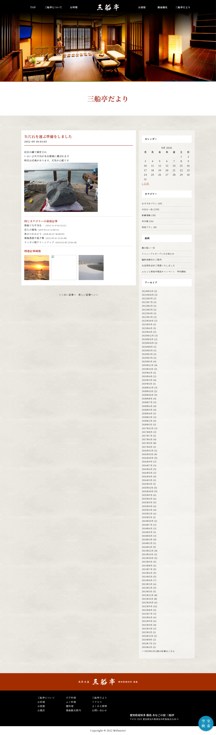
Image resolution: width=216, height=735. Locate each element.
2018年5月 (147, 409)
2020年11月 (148, 339)
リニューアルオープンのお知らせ (158, 253)
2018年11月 (147, 391)
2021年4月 (147, 331)
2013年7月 (147, 569)
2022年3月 (147, 317)
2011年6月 (147, 647)
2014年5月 (147, 532)
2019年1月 (147, 383)
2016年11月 (147, 454)
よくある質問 (99, 706)
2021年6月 (147, 328)
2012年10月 (148, 602)
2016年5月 (147, 472)
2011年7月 (147, 643)
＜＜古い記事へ (67, 294)
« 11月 (145, 183)
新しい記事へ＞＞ (88, 294)
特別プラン (147, 227)
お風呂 (41, 710)
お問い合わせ (99, 710)
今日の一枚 (147, 209)
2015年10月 (148, 491)
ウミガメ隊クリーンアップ (51, 242)
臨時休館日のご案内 (152, 259)
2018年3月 (147, 417)
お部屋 (142, 7)
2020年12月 (148, 335)
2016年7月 (147, 465)
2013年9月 (147, 561)
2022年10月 (148, 294)
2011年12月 (147, 635)
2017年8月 (147, 432)
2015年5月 (147, 502)
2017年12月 (148, 428)
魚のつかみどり (45, 234)
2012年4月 (147, 624)
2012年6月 (147, 617)
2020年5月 (147, 350)
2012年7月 (147, 613)
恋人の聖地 (42, 229)
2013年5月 (147, 576)
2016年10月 (148, 457)
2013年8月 (147, 565)
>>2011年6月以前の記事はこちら (158, 651)
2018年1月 (147, 424)
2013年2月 (147, 587)
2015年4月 (147, 506)
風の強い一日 (148, 247)
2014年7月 (147, 524)
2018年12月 (148, 387)
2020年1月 (147, 361)
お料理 (74, 7)
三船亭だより (182, 7)
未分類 (145, 221)
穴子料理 (71, 697)
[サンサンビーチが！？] (91, 278)
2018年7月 (147, 402)
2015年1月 (147, 517)
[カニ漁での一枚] (36, 278)
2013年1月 (147, 591)
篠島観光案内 (73, 710)
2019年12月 (148, 365)
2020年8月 (147, 346)
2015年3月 (147, 509)
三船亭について (46, 697)
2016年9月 (147, 461)
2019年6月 (147, 372)
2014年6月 (147, 528)
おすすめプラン (149, 203)
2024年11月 (148, 291)
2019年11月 (147, 369)
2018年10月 (148, 394)
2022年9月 (147, 298)
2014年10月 (148, 520)
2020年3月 (147, 354)
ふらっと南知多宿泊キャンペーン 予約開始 (164, 271)
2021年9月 (147, 324)
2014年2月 (147, 543)
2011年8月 (147, 639)
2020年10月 (148, 342)
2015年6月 (147, 498)
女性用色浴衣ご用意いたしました (158, 265)
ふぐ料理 (71, 702)
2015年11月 (147, 487)
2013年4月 (147, 580)
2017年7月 (147, 435)
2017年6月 (147, 439)
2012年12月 (148, 595)
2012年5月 (147, 621)
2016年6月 (147, 469)
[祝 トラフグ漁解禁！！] (63, 278)
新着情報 (146, 215)
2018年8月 (147, 398)
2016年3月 (147, 480)
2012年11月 (147, 598)
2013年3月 (147, 584)
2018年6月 (147, 406)
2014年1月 (147, 547)
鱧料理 (69, 706)
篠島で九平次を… (45, 225)
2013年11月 (147, 554)
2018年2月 (147, 420)
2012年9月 (147, 606)
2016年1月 (147, 483)
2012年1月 (147, 632)
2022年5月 (147, 309)
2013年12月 (148, 550)
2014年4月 (147, 535)
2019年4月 (147, 376)
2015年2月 (147, 513)
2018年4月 (147, 413)
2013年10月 (148, 558)
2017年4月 (147, 446)
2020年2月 (147, 357)
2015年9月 (147, 495)
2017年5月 (147, 443)
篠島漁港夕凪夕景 (46, 238)
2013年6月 (147, 572)
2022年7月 (147, 302)
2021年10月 (148, 320)
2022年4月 (147, 313)
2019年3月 (147, 380)
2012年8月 (147, 610)
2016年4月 (147, 476)
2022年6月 (147, 305)
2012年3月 (147, 628)
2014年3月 (147, 539)
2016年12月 (148, 450)
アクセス (97, 702)
